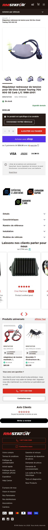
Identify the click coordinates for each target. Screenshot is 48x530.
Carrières (5, 507)
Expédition (6, 477)
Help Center (7, 480)
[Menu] (44, 4)
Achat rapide (7, 466)
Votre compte (8, 452)
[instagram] (8, 519)
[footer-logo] (16, 433)
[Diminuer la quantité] (5, 131)
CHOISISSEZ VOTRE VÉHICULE (19, 122)
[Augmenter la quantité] (13, 131)
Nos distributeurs (9, 499)
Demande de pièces (33, 463)
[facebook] (3, 519)
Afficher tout (40, 319)
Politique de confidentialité (8, 462)
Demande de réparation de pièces (34, 458)
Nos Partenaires (8, 495)
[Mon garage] (32, 4)
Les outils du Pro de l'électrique (33, 474)
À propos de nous (9, 488)
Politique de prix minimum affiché (8, 472)
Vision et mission (9, 492)
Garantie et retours (33, 452)
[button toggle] (42, 12)
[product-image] (12, 334)
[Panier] (38, 4)
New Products (31, 483)
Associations (7, 503)
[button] (24, 145)
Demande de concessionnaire (31, 468)
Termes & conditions (10, 456)
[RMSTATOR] (14, 4)
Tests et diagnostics (33, 479)
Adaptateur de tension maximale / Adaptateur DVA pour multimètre (12, 360)
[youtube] (12, 519)
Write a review (24, 421)
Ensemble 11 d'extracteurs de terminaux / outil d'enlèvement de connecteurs (33, 362)
